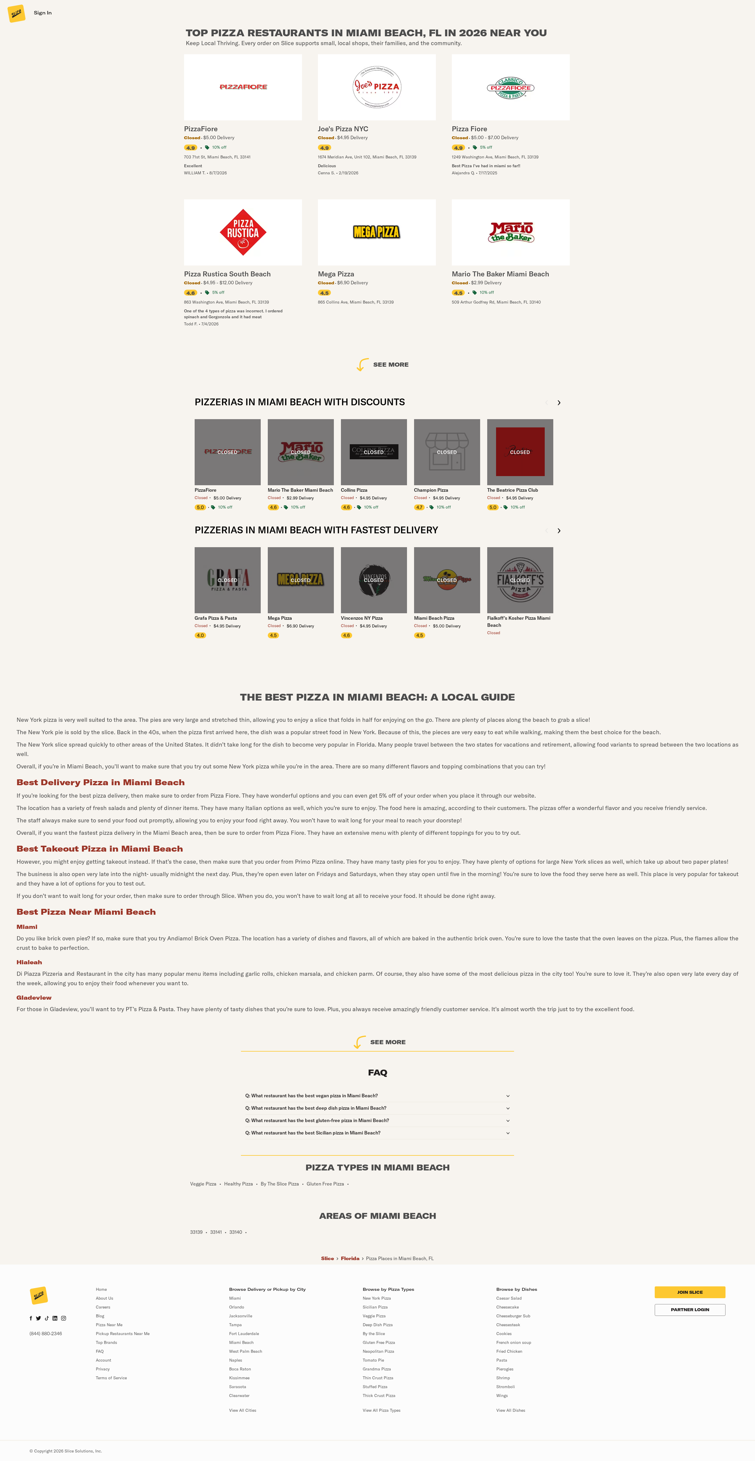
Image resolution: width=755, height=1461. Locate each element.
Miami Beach (241, 1342)
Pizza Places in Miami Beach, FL (400, 1258)
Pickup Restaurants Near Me (123, 1333)
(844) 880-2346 (45, 1334)
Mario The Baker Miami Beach (300, 490)
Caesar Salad (509, 1298)
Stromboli (505, 1386)
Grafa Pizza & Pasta (216, 618)
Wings (502, 1395)
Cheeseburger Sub (513, 1316)
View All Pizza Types (382, 1410)
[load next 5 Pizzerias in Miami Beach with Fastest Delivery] (559, 531)
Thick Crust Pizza (379, 1395)
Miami (235, 1298)
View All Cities (242, 1410)
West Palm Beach (245, 1351)
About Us (104, 1298)
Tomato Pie (373, 1360)
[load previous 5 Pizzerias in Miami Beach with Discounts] (546, 403)
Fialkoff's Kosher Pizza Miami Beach (518, 621)
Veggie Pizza (374, 1316)
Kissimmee (239, 1377)
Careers (103, 1307)
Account (103, 1360)
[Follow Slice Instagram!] (63, 1319)
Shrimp (503, 1377)
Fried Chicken (509, 1351)
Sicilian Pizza (375, 1307)
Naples (235, 1360)
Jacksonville (240, 1316)
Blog (100, 1316)
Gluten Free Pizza (379, 1342)
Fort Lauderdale (244, 1333)
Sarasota (237, 1386)
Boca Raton (240, 1369)
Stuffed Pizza (375, 1386)
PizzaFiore (205, 490)
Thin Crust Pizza (378, 1377)
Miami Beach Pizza (434, 618)
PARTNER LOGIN (690, 1309)
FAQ (100, 1351)
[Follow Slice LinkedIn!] (55, 1319)
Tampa (235, 1324)
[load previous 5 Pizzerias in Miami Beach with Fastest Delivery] (546, 531)
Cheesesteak (508, 1324)
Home (101, 1289)
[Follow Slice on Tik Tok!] (47, 1319)
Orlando (236, 1307)
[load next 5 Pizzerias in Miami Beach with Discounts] (559, 403)
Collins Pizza (354, 490)
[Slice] (16, 13)
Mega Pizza (280, 618)
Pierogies (504, 1369)
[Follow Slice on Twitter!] (38, 1319)
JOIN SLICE (690, 1292)
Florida (350, 1258)
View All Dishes (510, 1410)
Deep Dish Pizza (378, 1324)
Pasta (501, 1360)
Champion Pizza (431, 490)
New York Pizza (377, 1298)
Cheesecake (507, 1307)
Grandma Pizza (377, 1369)
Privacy (103, 1369)
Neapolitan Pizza (378, 1351)
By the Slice (374, 1333)
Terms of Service (111, 1377)
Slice (327, 1258)
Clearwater (239, 1395)
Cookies (504, 1333)
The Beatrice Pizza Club (512, 490)
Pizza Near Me (109, 1324)
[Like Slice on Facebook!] (30, 1319)
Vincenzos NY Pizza (362, 618)
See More (391, 364)
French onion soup (513, 1342)
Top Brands (106, 1342)
